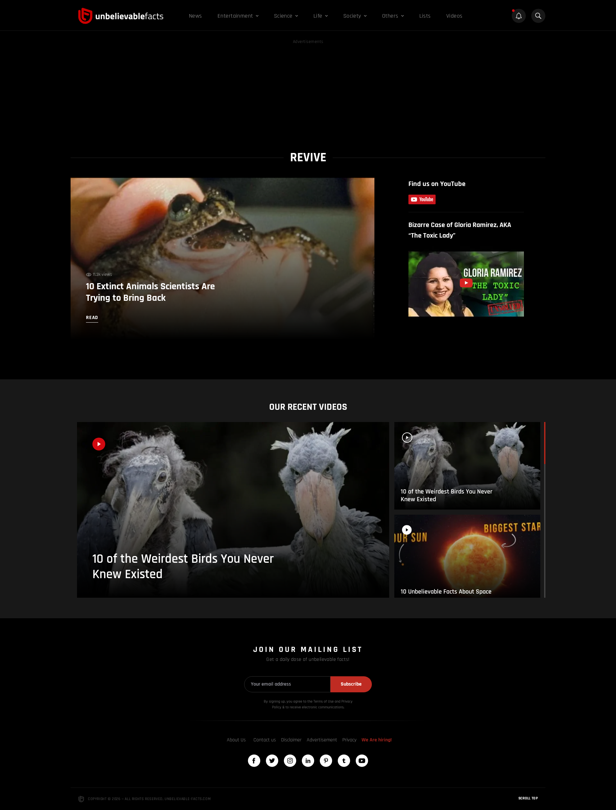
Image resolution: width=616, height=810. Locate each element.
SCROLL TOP (528, 798)
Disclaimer (291, 740)
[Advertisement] (308, 90)
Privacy (349, 740)
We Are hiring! (377, 740)
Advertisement (322, 740)
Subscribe (351, 684)
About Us (236, 740)
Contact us (264, 740)
